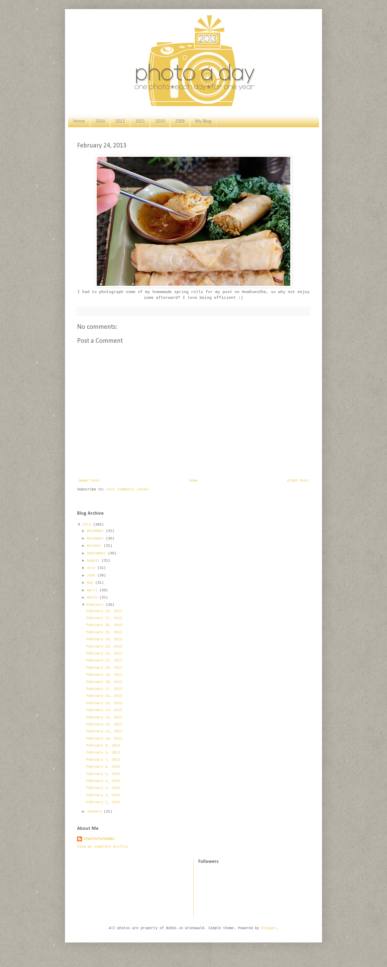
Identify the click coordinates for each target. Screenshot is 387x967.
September (97, 553)
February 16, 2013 (104, 696)
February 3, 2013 (103, 788)
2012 (120, 121)
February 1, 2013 (103, 802)
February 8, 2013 (103, 753)
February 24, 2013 (104, 639)
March (93, 598)
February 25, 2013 (104, 632)
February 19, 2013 (104, 675)
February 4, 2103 (103, 781)
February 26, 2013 (104, 625)
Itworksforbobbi (99, 839)
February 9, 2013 (103, 746)
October (95, 546)
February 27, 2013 (104, 618)
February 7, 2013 (103, 760)
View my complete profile (102, 847)
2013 (88, 525)
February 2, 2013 (103, 795)
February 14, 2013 (104, 710)
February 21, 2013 (104, 660)
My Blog (203, 121)
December (96, 531)
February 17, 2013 (104, 689)
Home (79, 121)
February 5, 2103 (103, 774)
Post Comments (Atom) (128, 489)
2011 (140, 121)
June (92, 575)
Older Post (297, 481)
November (96, 538)
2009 (180, 121)
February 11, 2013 (104, 731)
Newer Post (89, 481)
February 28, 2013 (104, 611)
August (94, 561)
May (91, 583)
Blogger (268, 928)
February (96, 605)
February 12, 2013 (104, 724)
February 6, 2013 (103, 767)
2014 (100, 121)
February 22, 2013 (104, 654)
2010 (160, 121)
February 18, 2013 (104, 682)
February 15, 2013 (104, 703)
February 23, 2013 (104, 647)
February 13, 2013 (104, 717)
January (95, 812)
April (93, 590)
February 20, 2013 (104, 668)
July (92, 568)
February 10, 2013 (104, 739)
